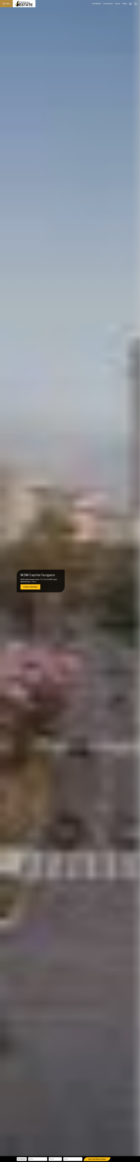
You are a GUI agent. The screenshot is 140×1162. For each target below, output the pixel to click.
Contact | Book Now (30, 587)
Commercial (107, 4)
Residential (96, 4)
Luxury (117, 4)
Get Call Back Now (97, 1159)
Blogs (124, 4)
